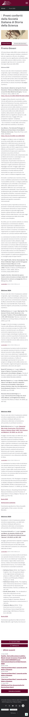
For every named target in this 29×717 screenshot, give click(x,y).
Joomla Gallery (4, 284)
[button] (27, 3)
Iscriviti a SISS (15, 642)
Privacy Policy (5, 709)
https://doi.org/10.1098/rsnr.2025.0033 (13, 136)
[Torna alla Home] (6, 3)
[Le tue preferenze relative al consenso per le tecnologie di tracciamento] (26, 714)
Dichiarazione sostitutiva (8, 502)
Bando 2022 (4, 499)
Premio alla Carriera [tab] (20, 43)
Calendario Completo (14, 691)
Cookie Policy (14, 709)
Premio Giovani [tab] (6, 43)
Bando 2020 (4, 616)
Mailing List (15, 645)
